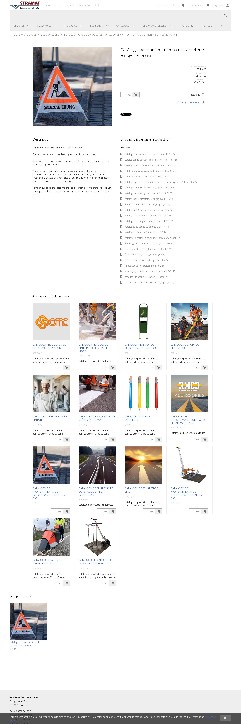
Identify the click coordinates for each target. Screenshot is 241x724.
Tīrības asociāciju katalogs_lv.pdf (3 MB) (144, 265)
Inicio (47, 5)
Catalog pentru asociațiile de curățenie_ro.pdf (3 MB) (151, 159)
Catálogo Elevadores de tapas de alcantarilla (95, 561)
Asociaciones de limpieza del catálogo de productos (70, 34)
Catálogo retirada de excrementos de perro (140, 346)
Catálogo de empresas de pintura (50, 418)
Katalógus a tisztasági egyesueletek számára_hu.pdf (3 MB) (154, 237)
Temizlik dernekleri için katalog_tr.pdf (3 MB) (146, 260)
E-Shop (18, 34)
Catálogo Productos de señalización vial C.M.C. (49, 346)
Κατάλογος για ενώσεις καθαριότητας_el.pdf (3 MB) (150, 271)
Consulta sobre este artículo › (191, 102)
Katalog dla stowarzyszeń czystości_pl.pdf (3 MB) (149, 193)
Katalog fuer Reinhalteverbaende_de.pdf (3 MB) (148, 209)
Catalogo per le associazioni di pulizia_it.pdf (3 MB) (150, 176)
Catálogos (29, 34)
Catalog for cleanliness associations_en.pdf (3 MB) (150, 154)
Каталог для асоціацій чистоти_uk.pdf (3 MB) (147, 276)
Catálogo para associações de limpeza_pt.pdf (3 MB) (151, 170)
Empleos (58, 5)
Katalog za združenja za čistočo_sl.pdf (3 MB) (147, 226)
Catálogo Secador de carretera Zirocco (47, 561)
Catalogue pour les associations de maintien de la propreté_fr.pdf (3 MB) (161, 182)
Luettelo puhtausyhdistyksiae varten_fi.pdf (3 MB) (149, 249)
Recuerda (195, 94)
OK (225, 718)
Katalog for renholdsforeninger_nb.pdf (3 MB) (147, 204)
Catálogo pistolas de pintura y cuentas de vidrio (93, 348)
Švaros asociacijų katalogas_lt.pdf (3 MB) (145, 254)
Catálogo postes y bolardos (137, 418)
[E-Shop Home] (25, 5)
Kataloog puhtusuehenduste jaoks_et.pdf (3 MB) (149, 243)
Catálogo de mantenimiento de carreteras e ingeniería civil (140, 34)
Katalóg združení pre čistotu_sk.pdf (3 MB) (145, 232)
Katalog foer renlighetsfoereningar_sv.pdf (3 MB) (149, 198)
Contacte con (84, 5)
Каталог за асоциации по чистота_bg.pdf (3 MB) (149, 282)
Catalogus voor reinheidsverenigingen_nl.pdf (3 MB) (150, 187)
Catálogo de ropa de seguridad (185, 346)
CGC (97, 5)
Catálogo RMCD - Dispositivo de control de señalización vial (188, 420)
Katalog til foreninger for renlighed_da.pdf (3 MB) (149, 221)
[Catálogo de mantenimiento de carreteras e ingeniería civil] (28, 621)
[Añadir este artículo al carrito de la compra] (135, 94)
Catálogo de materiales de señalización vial (97, 418)
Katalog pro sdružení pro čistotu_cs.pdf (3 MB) (148, 215)
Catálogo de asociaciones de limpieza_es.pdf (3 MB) (150, 165)
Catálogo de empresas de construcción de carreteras (96, 491)
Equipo (70, 5)
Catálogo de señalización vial (143, 489)
